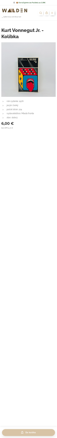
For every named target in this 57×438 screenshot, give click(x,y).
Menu (52, 12)
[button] (40, 12)
